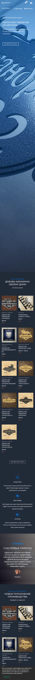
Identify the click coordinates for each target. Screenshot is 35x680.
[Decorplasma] (6, 3)
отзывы (17, 543)
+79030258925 (6, 8)
